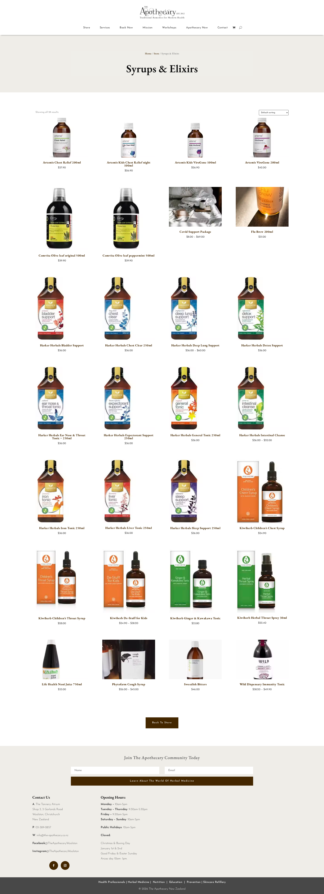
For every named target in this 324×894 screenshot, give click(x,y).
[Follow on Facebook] (53, 865)
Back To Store (162, 722)
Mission (148, 27)
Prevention (194, 882)
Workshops (169, 27)
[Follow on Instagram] (65, 865)
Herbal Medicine (138, 882)
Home (148, 53)
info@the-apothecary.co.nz (52, 835)
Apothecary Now (197, 27)
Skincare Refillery (214, 882)
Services (105, 27)
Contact (223, 27)
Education (175, 882)
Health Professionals (111, 882)
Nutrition (159, 882)
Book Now (126, 27)
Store (86, 27)
